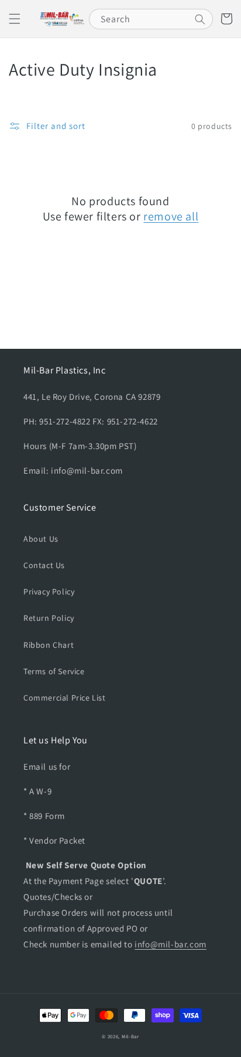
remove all (170, 216)
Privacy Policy (48, 591)
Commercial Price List (64, 697)
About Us (40, 538)
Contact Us (44, 565)
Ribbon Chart (48, 645)
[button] (14, 19)
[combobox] (151, 19)
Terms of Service (54, 671)
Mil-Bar (130, 1036)
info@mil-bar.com (170, 944)
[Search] (200, 19)
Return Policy (48, 618)
